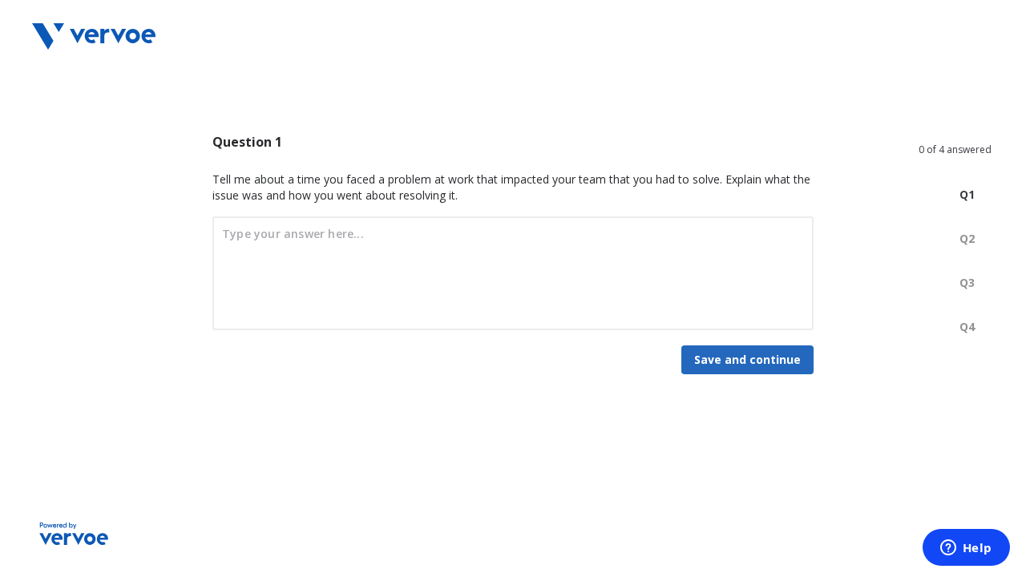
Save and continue (747, 359)
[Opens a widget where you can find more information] (966, 549)
